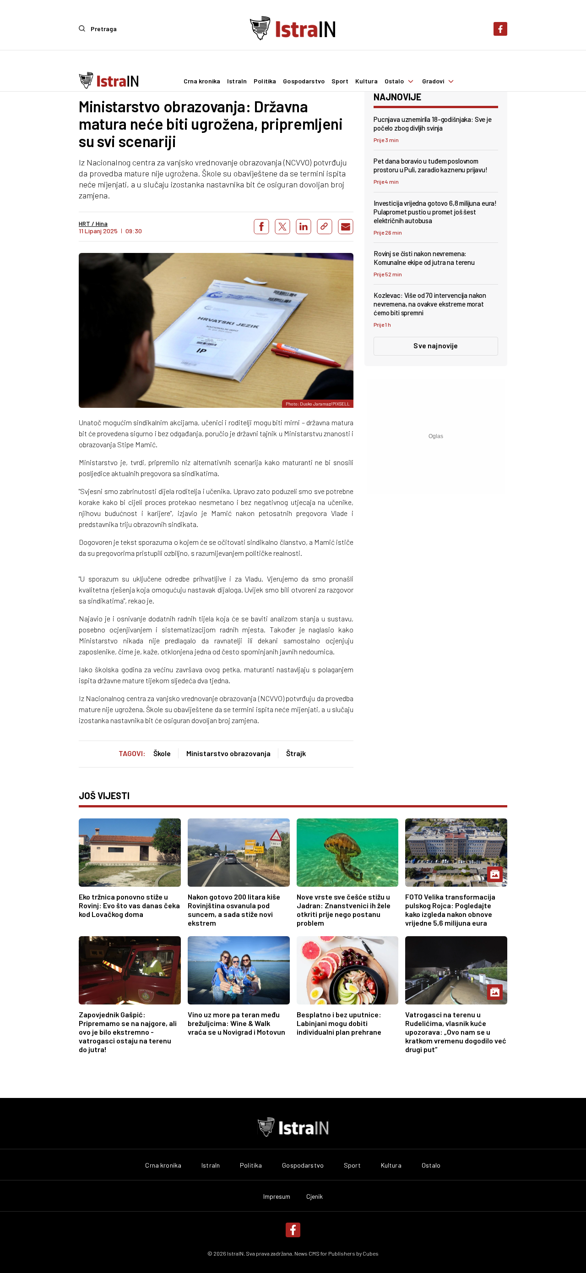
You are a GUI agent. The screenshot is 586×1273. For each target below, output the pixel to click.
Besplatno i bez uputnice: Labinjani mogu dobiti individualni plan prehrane (339, 1023)
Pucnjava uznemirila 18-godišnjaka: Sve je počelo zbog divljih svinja (433, 123)
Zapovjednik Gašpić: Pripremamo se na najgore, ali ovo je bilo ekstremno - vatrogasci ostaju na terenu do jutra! (128, 1032)
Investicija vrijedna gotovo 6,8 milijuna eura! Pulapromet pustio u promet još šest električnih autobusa (435, 212)
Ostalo (394, 81)
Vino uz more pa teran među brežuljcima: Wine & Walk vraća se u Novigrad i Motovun (236, 1023)
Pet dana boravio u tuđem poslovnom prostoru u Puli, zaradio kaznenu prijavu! (431, 165)
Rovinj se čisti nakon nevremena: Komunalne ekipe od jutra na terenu (424, 257)
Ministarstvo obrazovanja (228, 753)
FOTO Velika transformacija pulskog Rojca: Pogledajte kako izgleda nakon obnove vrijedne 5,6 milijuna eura (450, 909)
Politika (265, 81)
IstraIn (237, 81)
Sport (339, 81)
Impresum (277, 1196)
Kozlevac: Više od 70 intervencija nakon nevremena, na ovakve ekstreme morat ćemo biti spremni (430, 304)
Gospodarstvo (304, 81)
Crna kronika (202, 81)
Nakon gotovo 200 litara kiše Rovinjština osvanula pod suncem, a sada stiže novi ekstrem (234, 909)
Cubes (371, 1253)
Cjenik (314, 1196)
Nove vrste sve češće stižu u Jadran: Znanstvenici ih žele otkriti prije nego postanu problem (344, 909)
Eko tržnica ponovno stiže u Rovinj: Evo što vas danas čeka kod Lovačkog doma (129, 905)
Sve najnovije (435, 345)
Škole (162, 753)
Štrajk (296, 753)
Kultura (366, 81)
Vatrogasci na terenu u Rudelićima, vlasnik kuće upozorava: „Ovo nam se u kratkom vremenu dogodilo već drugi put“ (455, 1032)
